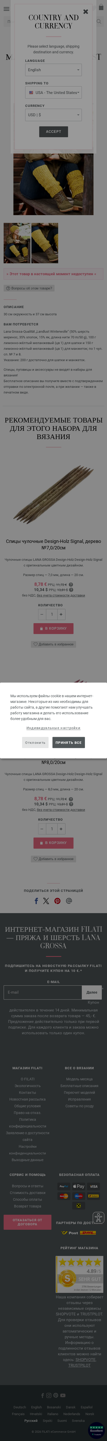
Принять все (69, 742)
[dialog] (53, 721)
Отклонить (35, 742)
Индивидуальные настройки (53, 728)
